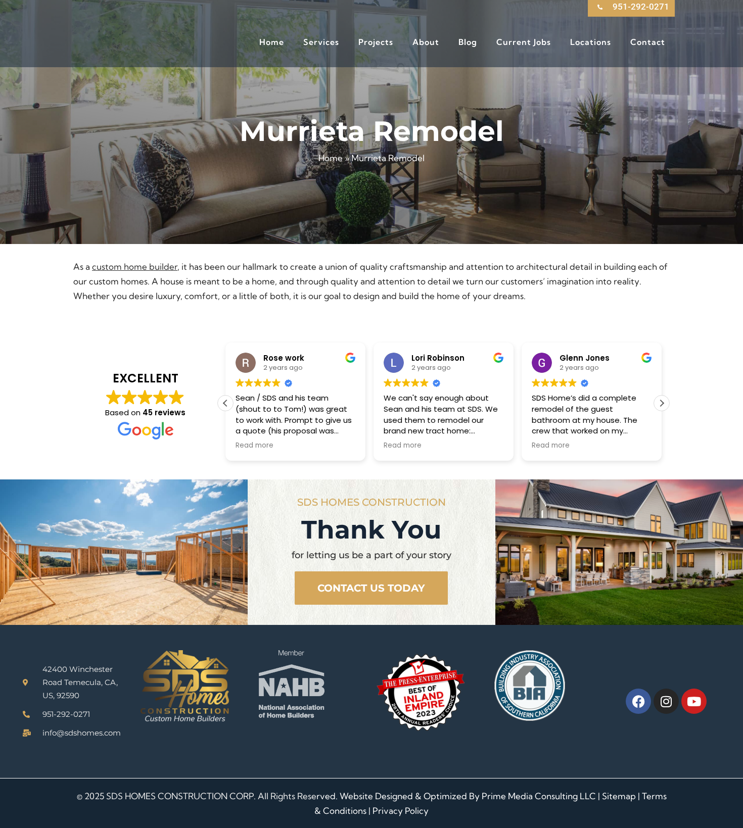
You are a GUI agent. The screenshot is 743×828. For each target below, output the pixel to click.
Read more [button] (254, 445)
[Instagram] (666, 701)
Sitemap (619, 796)
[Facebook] (638, 701)
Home (330, 158)
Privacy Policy (401, 810)
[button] (661, 403)
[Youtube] (694, 701)
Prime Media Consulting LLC (539, 796)
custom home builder (134, 266)
